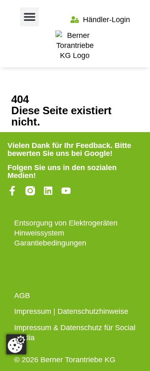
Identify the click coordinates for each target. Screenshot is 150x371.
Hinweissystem (39, 233)
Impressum (32, 311)
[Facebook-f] (12, 191)
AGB (22, 295)
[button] (29, 17)
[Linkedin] (48, 191)
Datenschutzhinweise (93, 311)
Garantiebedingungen (50, 243)
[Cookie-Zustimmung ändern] (16, 344)
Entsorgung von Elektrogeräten (66, 223)
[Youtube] (66, 191)
